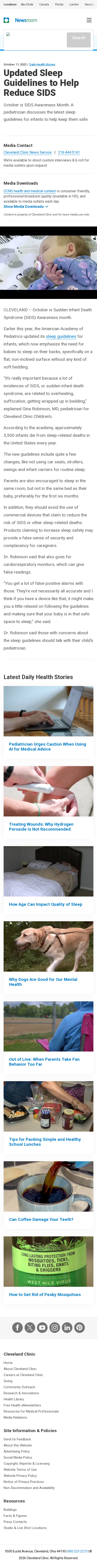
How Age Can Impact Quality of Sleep (45, 904)
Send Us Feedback (17, 1439)
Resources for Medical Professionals (31, 1411)
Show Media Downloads (24, 206)
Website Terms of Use (20, 1470)
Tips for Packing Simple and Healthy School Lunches (45, 1142)
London (74, 4)
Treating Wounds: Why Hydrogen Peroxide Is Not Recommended (41, 827)
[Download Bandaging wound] (48, 791)
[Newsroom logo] (26, 20)
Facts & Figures (15, 1516)
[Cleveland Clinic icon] (6, 20)
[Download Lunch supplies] (48, 1106)
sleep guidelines (61, 336)
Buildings (10, 1510)
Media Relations (15, 1417)
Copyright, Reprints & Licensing (27, 1464)
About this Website (18, 1445)
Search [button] (78, 37)
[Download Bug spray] (48, 1261)
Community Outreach (19, 1387)
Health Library (14, 1399)
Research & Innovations (21, 1393)
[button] (89, 20)
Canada (44, 4)
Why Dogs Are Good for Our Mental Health (43, 982)
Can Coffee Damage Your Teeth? (41, 1219)
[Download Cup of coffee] (48, 1186)
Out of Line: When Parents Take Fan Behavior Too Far (44, 1062)
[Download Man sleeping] (48, 871)
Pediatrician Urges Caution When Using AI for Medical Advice (47, 747)
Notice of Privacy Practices (24, 1482)
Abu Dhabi (27, 4)
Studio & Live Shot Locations (25, 1528)
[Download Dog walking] (48, 946)
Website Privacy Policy (20, 1476)
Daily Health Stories (42, 64)
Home (8, 1363)
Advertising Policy (17, 1451)
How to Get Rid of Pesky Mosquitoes (45, 1294)
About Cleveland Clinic (20, 1369)
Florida (59, 4)
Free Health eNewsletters (22, 1405)
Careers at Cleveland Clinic (23, 1375)
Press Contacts (15, 1522)
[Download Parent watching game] (48, 1026)
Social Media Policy (18, 1457)
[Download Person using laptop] (48, 711)
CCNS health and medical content (30, 191)
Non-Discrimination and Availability (29, 1488)
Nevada (89, 4)
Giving (8, 1381)
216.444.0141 (69, 152)
